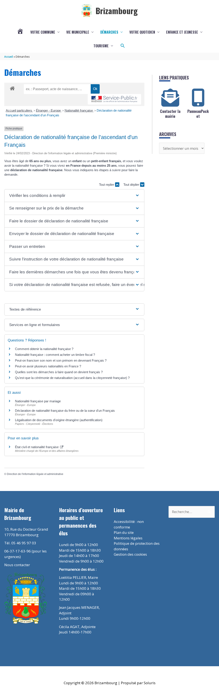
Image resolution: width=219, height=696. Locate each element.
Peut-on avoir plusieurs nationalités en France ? (48, 366)
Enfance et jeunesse (182, 32)
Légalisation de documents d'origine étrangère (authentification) (58, 420)
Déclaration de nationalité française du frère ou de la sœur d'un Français (65, 410)
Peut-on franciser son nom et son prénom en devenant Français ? (61, 360)
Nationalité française (79, 110)
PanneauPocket (198, 113)
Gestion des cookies (130, 554)
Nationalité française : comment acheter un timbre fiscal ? (55, 354)
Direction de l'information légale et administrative (35, 474)
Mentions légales (128, 538)
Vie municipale (77, 32)
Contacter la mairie (170, 113)
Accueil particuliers (19, 110)
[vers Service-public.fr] (114, 99)
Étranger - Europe (49, 110)
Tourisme (101, 45)
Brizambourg (117, 10)
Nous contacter (17, 564)
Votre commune (42, 32)
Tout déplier (131, 184)
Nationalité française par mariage (38, 401)
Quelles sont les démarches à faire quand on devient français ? (59, 372)
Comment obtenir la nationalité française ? (44, 349)
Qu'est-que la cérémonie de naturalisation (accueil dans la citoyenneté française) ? (72, 378)
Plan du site (124, 532)
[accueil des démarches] (12, 87)
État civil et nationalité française (37, 447)
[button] (123, 46)
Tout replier (107, 184)
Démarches (109, 32)
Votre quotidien (142, 32)
